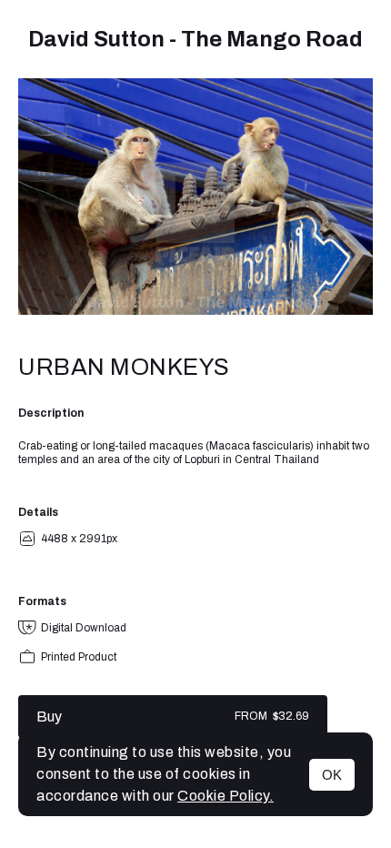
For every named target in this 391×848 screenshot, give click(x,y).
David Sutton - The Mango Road (195, 39)
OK (332, 774)
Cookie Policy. (225, 795)
